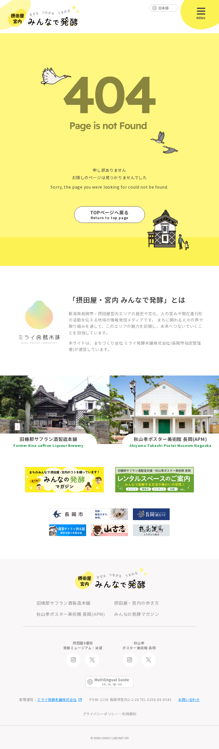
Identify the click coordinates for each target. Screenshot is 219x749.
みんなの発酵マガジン (136, 614)
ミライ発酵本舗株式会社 (57, 699)
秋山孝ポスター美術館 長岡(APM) (70, 614)
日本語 (163, 7)
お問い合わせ (189, 699)
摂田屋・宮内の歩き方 (136, 603)
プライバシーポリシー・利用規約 (110, 713)
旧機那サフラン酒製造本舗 (63, 603)
